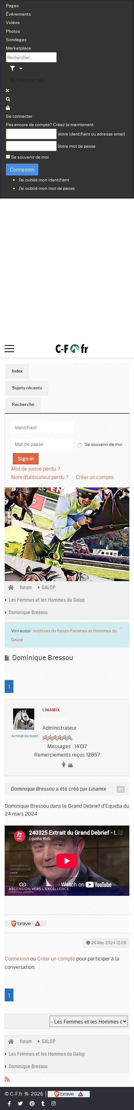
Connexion (22, 169)
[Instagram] (53, 1103)
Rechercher (30, 80)
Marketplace (18, 48)
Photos (13, 31)
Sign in (26, 458)
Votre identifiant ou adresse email (91, 134)
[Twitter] (20, 1103)
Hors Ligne (54, 718)
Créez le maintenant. (73, 124)
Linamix (51, 710)
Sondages (16, 39)
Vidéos (13, 22)
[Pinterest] (32, 1103)
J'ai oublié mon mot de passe (46, 188)
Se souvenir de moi (30, 157)
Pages (12, 5)
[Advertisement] (67, 269)
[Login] (8, 107)
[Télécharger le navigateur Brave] (69, 1093)
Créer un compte (95, 477)
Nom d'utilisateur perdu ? (39, 477)
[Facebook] (10, 1103)
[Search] (8, 99)
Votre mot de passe (77, 146)
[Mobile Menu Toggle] (9, 348)
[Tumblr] (43, 1103)
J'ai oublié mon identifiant (43, 179)
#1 (120, 789)
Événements (18, 14)
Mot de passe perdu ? (35, 468)
